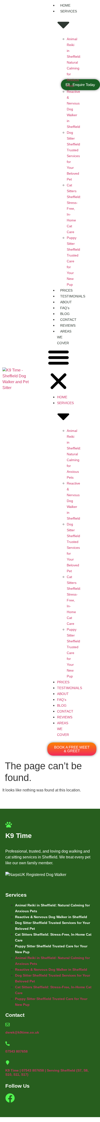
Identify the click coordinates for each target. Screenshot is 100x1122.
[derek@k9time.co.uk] (7, 1024)
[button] (58, 370)
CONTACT (68, 320)
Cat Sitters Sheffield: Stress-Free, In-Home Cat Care (74, 208)
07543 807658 (16, 1051)
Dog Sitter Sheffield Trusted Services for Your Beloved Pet (73, 156)
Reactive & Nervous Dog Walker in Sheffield (51, 917)
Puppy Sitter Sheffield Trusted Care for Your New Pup (73, 261)
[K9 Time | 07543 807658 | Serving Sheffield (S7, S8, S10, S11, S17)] (7, 1062)
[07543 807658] (7, 1043)
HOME (65, 5)
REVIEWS (67, 325)
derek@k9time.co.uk (22, 1032)
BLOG (65, 314)
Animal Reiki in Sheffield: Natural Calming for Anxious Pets (74, 62)
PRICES (66, 290)
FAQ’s (64, 308)
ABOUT (66, 302)
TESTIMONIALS (72, 296)
